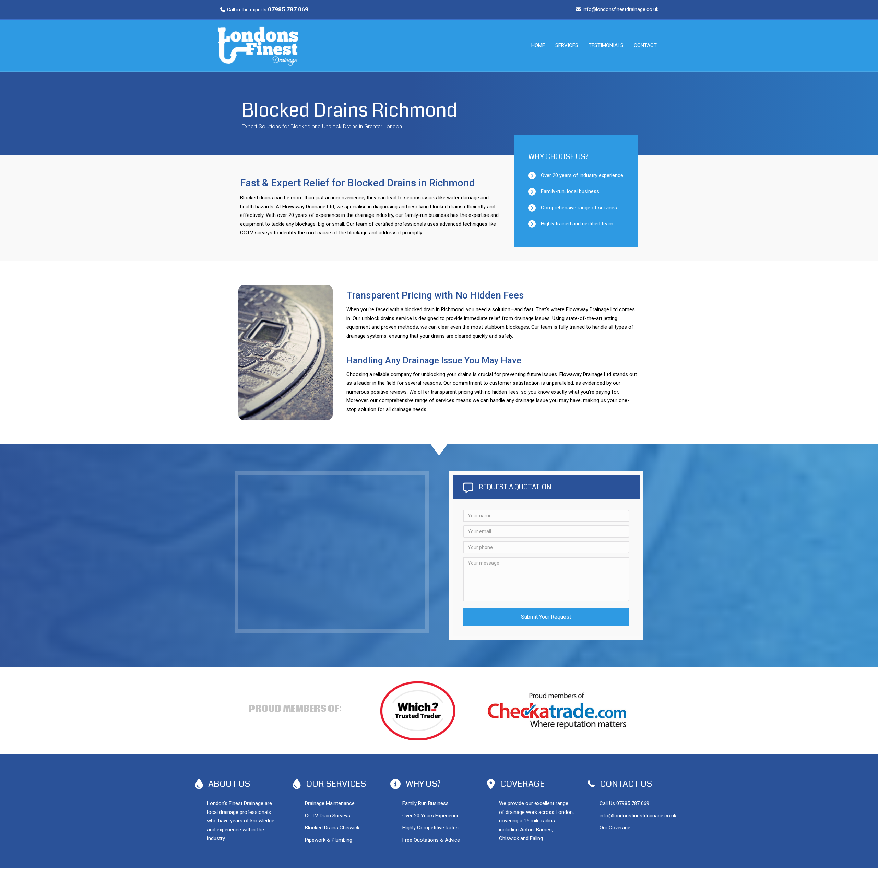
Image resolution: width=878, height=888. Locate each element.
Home (538, 45)
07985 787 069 (632, 803)
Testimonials (606, 45)
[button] (546, 617)
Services (566, 45)
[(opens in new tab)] (557, 710)
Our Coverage (615, 828)
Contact (645, 45)
